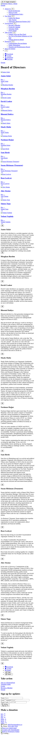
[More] (12, 9)
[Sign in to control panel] (9, 728)
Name (2, 698)
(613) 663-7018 (13, 726)
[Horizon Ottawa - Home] (9, 3)
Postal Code (4, 702)
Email (6, 700)
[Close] (2, 226)
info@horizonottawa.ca (15, 724)
